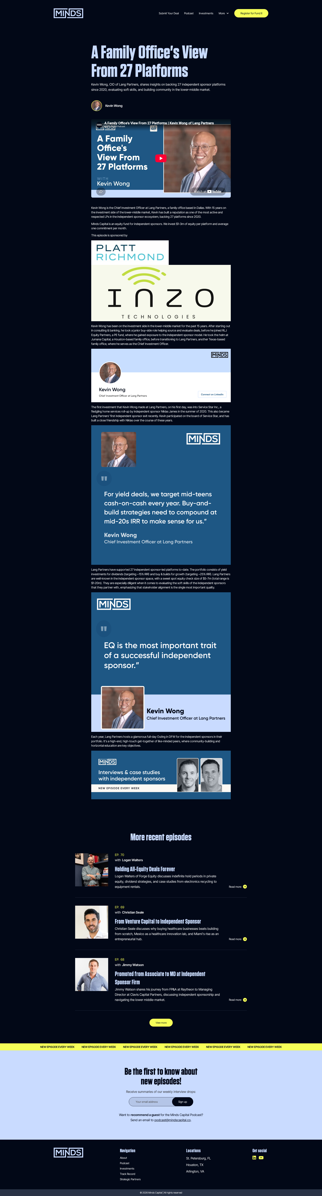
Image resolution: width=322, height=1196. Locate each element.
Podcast (189, 13)
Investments (206, 13)
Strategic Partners (130, 1179)
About (123, 1157)
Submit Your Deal (169, 13)
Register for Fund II (251, 13)
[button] (224, 13)
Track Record (127, 1174)
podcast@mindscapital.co (172, 1120)
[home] (68, 13)
